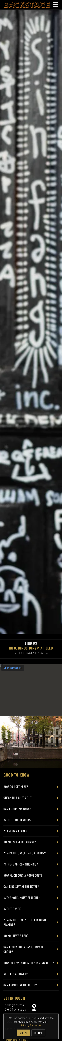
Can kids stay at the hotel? (21, 886)
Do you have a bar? (15, 935)
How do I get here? (15, 786)
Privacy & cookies (31, 1025)
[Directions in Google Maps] (34, 1007)
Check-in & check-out (17, 797)
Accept (23, 1033)
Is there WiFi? (12, 909)
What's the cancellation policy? (24, 853)
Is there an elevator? (17, 820)
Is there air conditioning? (20, 864)
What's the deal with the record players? (24, 922)
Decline (38, 1033)
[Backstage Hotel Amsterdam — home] (26, 4)
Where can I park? (15, 831)
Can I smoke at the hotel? (20, 985)
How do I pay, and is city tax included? (28, 963)
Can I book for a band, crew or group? (24, 949)
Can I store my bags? (17, 809)
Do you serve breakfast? (19, 842)
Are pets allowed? (15, 974)
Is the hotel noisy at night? (21, 897)
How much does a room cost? (22, 875)
